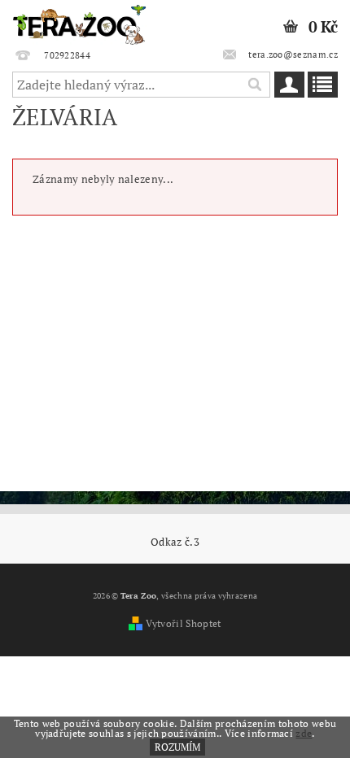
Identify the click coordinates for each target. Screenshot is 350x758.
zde (303, 733)
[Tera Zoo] (79, 21)
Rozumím (177, 747)
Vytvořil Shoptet (183, 623)
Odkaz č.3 (175, 542)
